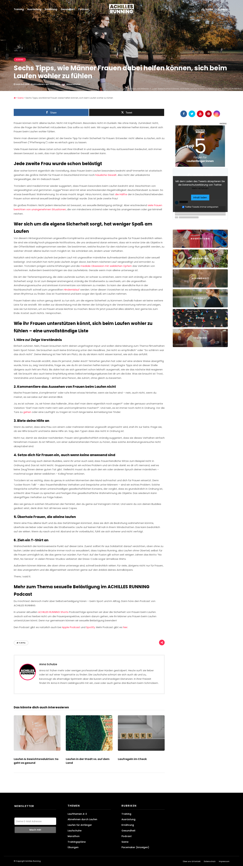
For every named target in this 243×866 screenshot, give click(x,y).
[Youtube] (200, 114)
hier (125, 627)
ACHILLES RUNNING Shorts (53, 612)
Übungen (73, 847)
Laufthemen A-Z (77, 814)
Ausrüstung (34, 9)
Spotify (90, 627)
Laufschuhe (74, 830)
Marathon (74, 836)
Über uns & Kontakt (192, 861)
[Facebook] (183, 114)
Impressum (224, 861)
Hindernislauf (72, 289)
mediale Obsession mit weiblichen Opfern (106, 266)
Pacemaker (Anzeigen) (135, 847)
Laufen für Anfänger (80, 825)
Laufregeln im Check (132, 759)
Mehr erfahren (200, 188)
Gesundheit (68, 9)
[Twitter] (192, 114)
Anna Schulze (73, 84)
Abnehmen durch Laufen (82, 819)
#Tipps (21, 643)
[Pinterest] (208, 114)
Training (19, 9)
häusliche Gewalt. (106, 175)
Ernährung (51, 9)
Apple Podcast (71, 627)
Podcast (83, 9)
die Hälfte (121, 194)
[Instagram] (216, 114)
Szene (19, 59)
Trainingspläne (77, 842)
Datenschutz (210, 861)
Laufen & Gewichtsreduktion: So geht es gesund (36, 761)
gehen (27, 412)
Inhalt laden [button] (200, 197)
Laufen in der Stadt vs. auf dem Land (87, 761)
